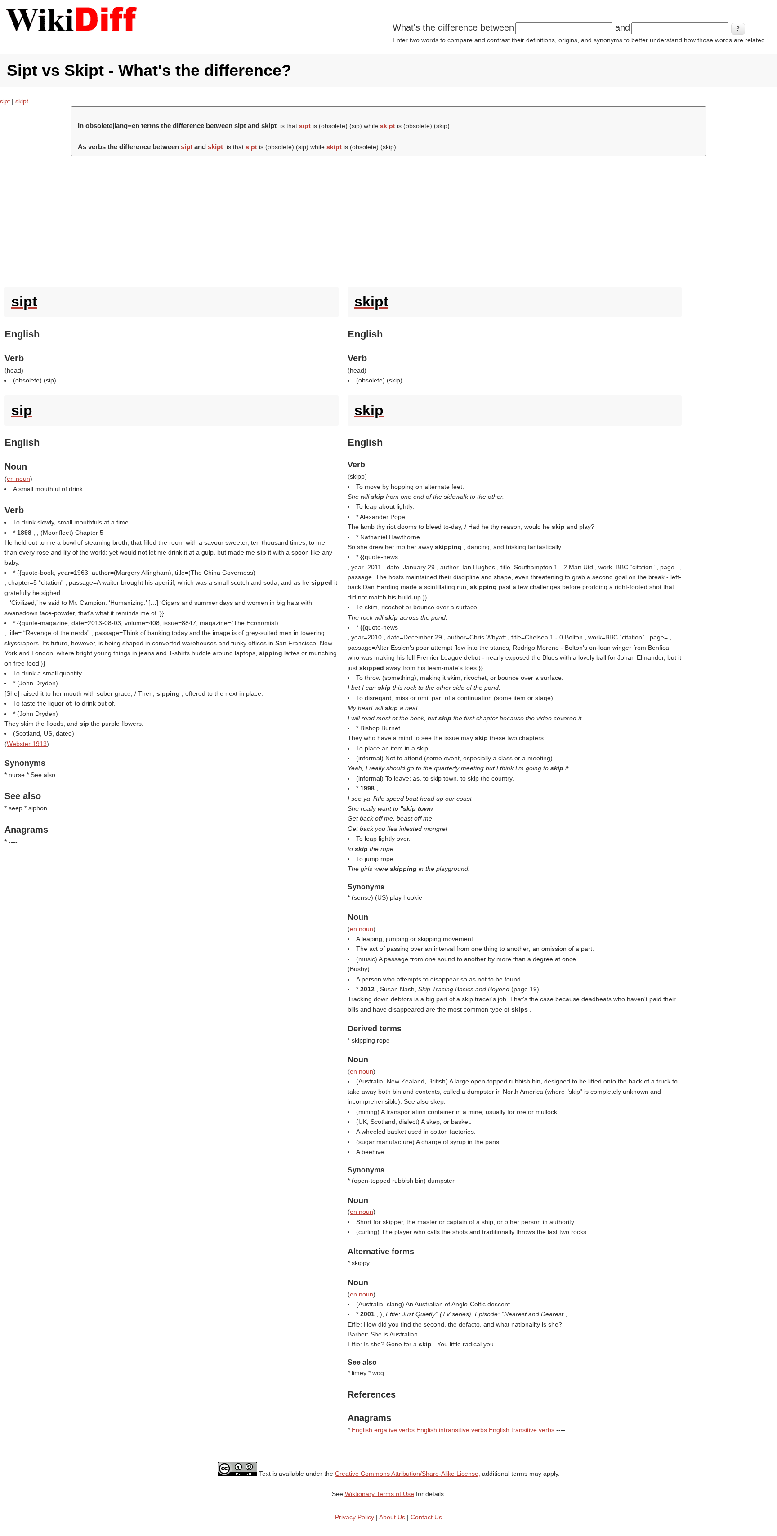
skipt (21, 101)
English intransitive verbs (451, 1430)
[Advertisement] (388, 219)
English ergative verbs (383, 1430)
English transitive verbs (521, 1430)
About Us (392, 1517)
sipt (5, 101)
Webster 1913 (27, 743)
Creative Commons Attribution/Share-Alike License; (407, 1473)
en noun (18, 478)
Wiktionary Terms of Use (379, 1493)
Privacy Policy (354, 1517)
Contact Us (426, 1517)
